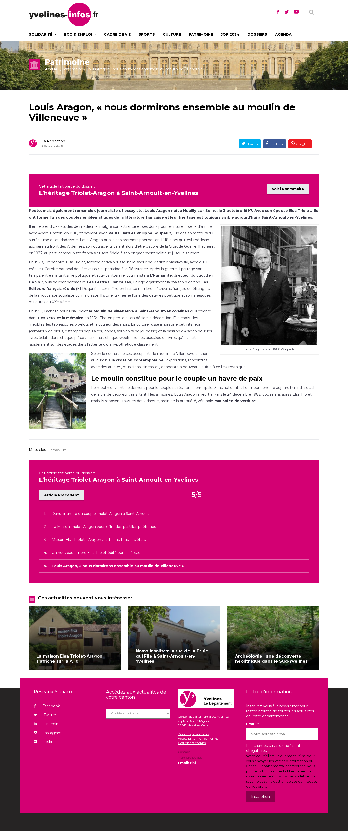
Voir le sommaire (288, 189)
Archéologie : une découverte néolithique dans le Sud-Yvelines (271, 659)
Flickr (47, 741)
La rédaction (53, 141)
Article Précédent (61, 495)
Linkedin (50, 724)
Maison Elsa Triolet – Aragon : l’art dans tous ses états (99, 539)
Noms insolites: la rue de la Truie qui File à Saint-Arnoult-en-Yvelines (172, 656)
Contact (184, 752)
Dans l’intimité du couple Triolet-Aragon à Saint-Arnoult (100, 513)
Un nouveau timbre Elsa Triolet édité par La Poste (96, 552)
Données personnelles (193, 734)
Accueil (52, 69)
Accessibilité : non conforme (198, 738)
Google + (302, 144)
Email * (252, 724)
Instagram (52, 733)
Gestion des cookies (192, 743)
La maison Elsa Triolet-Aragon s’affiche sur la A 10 (69, 659)
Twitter (252, 144)
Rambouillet (57, 450)
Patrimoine (73, 69)
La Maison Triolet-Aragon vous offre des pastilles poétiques (104, 526)
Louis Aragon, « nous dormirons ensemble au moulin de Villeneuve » (162, 112)
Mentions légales (190, 757)
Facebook (277, 144)
